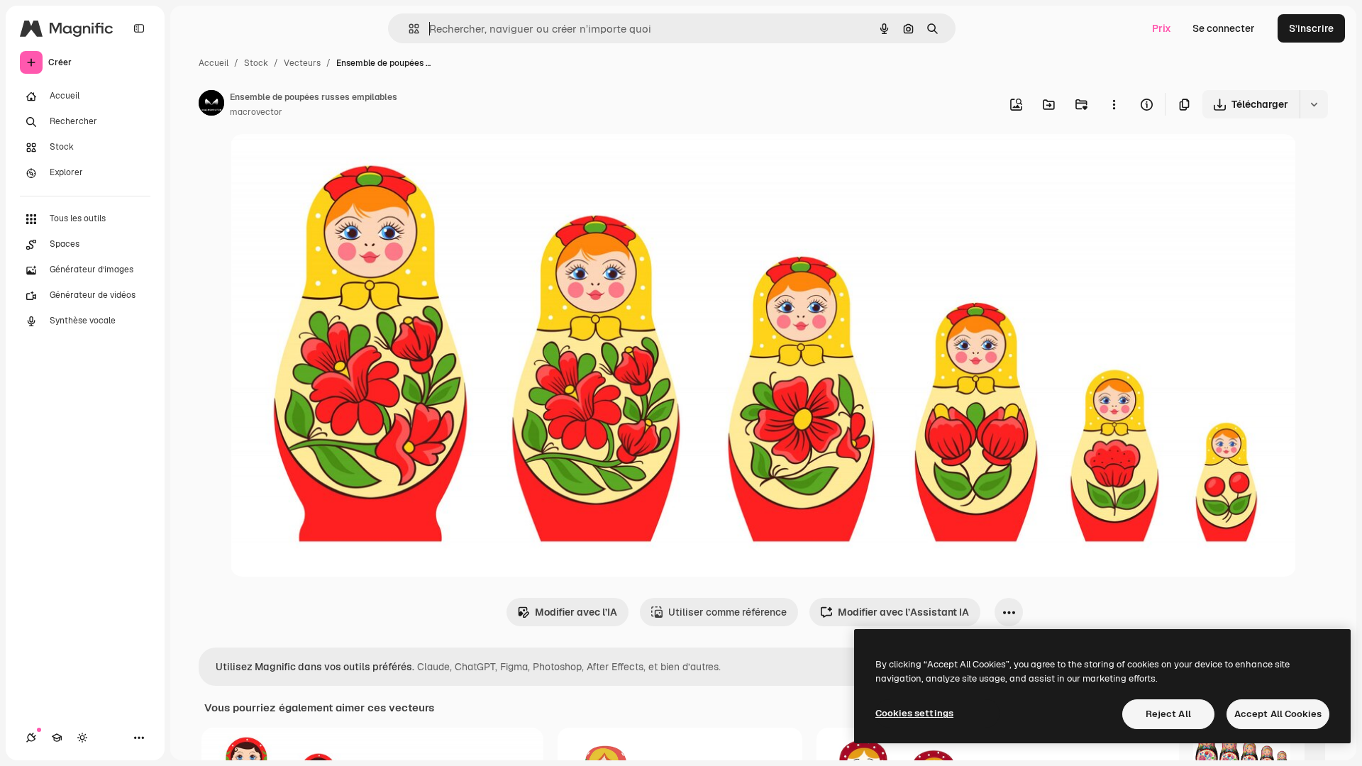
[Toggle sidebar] (139, 28)
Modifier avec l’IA (576, 612)
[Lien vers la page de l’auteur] (211, 105)
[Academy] (56, 737)
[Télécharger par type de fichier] (1314, 104)
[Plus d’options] (1114, 104)
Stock (256, 63)
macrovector (256, 112)
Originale (324, 161)
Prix (1161, 28)
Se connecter (1223, 28)
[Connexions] (31, 737)
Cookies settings (914, 713)
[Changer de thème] (82, 737)
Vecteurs (302, 63)
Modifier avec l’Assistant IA (903, 612)
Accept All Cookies (1278, 714)
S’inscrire (1311, 28)
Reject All (1168, 714)
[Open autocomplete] (408, 28)
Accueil (213, 63)
